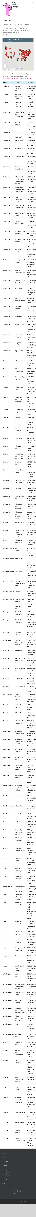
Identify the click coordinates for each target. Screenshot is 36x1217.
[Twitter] (20, 1191)
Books (6, 1162)
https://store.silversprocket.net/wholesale (17, 78)
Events (6, 1166)
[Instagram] (14, 1191)
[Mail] (14, 1194)
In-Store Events (7, 1173)
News (6, 1184)
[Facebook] (17, 1191)
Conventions (7, 1180)
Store (5, 1158)
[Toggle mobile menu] (32, 2)
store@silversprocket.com (11, 35)
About (6, 1154)
